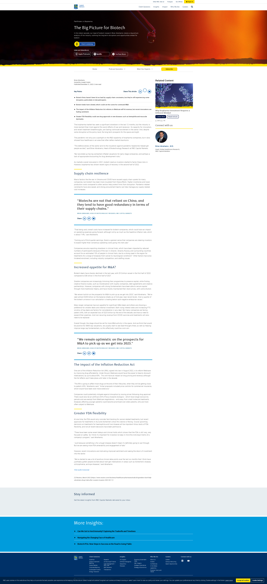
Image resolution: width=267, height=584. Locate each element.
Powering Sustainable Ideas (140, 560)
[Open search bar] (192, 6)
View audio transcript (81, 470)
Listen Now (161, 117)
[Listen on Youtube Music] (120, 55)
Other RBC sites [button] (158, 1)
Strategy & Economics (140, 567)
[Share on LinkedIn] (140, 91)
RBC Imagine (137, 563)
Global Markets (93, 565)
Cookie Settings (257, 580)
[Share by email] (149, 91)
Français (170, 1)
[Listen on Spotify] (102, 55)
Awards (152, 561)
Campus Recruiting (171, 561)
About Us (153, 559)
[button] (144, 6)
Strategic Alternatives (140, 565)
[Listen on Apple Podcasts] (83, 55)
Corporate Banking (94, 567)
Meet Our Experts (143, 69)
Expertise (91, 559)
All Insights (123, 559)
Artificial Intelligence (125, 561)
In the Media (153, 566)
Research (106, 559)
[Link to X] (185, 560)
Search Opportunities (171, 564)
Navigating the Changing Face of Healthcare (96, 537)
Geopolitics (123, 564)
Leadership (153, 568)
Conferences (153, 564)
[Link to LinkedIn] (182, 560)
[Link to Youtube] (188, 560)
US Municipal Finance (110, 561)
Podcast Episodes (116, 69)
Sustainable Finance (94, 569)
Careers (168, 559)
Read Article (173, 117)
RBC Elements (108, 567)
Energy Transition (94, 571)
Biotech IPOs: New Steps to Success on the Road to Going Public (104, 544)
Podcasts (122, 566)
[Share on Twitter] (89, 218)
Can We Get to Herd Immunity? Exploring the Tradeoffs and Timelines (106, 531)
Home (95, 69)
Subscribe (169, 69)
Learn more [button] (229, 580)
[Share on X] (145, 90)
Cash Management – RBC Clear (109, 564)
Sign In (190, 2)
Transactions (107, 569)
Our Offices (179, 1)
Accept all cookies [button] (243, 580)
